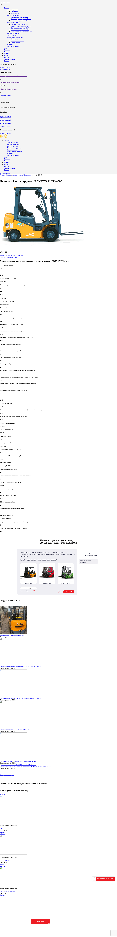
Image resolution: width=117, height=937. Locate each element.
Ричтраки (10, 44)
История (103, 919)
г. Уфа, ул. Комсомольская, (8, 89)
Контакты (7, 50)
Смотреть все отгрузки (7, 775)
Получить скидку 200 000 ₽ (14, 255)
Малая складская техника (15, 37)
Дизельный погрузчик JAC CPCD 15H (12, 635)
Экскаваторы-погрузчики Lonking (21, 19)
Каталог (6, 8)
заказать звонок (5, 3)
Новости (6, 61)
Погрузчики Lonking (13, 15)
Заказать (2, 255)
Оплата (6, 52)
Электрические (12, 35)
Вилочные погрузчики (14, 33)
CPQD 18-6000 (4, 860)
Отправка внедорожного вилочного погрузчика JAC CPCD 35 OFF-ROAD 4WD (25, 767)
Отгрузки (7, 57)
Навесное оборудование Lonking (21, 21)
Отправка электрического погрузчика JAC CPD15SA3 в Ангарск (20, 666)
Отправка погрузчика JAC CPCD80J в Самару (14, 730)
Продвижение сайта (7, 931)
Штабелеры (14, 39)
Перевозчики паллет (17, 41)
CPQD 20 (3, 828)
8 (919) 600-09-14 (5, 123)
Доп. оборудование (13, 46)
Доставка (6, 53)
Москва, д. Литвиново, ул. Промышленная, (13, 76)
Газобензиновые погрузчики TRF (21, 32)
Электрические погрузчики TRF (21, 26)
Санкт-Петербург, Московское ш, (10, 82)
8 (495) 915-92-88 (5, 117)
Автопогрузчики (12, 10)
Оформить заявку (5, 95)
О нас (5, 48)
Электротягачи (15, 42)
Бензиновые (15, 13)
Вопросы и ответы (9, 59)
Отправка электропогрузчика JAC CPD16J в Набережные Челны (20, 698)
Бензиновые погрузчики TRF (20, 30)
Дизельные (14, 11)
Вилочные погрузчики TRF (19, 24)
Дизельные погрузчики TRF (20, 28)
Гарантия (51, 919)
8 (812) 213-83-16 (5, 120)
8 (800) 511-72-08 (5, 133)
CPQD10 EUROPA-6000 (7, 891)
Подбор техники (40, 921)
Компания (105, 906)
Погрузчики (88, 906)
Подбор (6, 55)
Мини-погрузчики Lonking (19, 17)
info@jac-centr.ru (5, 69)
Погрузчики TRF (12, 22)
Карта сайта (4, 928)
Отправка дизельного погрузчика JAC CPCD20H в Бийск (18, 761)
